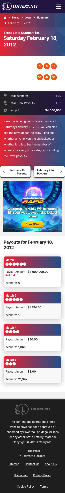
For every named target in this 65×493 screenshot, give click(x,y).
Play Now (32, 224)
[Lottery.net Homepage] (5, 17)
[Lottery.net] (20, 9)
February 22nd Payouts (46, 171)
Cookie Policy (25, 486)
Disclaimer (21, 475)
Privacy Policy (42, 475)
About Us (51, 464)
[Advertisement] (21, 73)
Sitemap (13, 464)
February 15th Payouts (18, 171)
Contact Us (32, 464)
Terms (44, 486)
